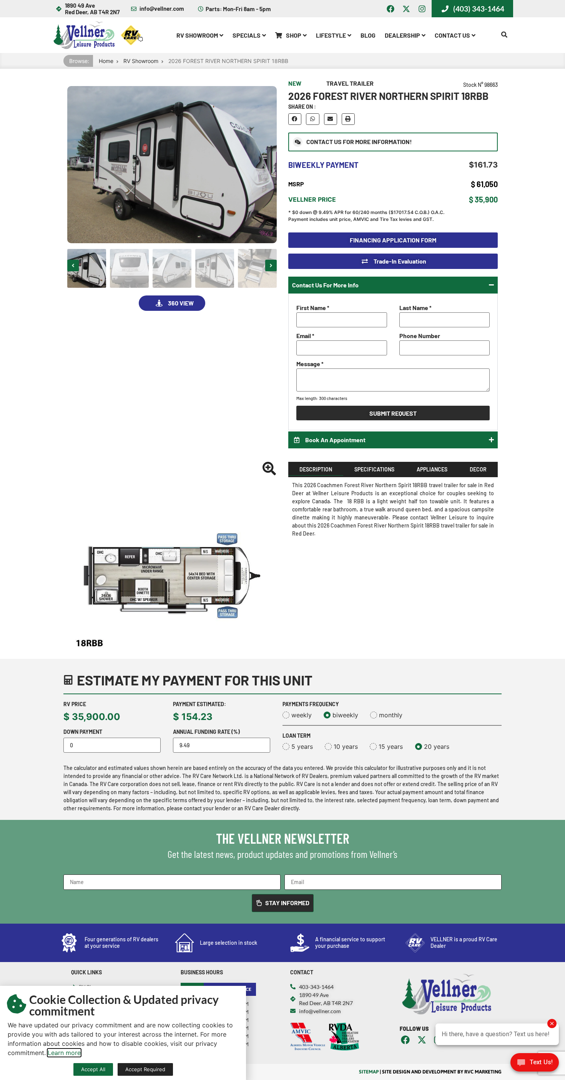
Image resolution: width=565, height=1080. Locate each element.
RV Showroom (140, 61)
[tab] (315, 469)
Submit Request (393, 413)
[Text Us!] (534, 1064)
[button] (73, 265)
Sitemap (369, 1072)
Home (106, 61)
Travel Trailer (350, 83)
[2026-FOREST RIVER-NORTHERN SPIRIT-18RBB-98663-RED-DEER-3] (172, 164)
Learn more (64, 1053)
